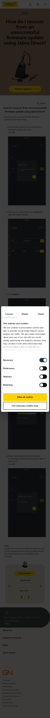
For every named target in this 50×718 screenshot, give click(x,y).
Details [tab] (25, 314)
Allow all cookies (25, 397)
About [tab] (41, 314)
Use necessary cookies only (25, 406)
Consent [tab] (9, 314)
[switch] (43, 368)
